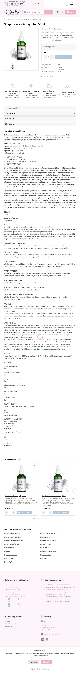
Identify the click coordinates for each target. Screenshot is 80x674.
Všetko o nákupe (13, 594)
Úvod (5, 19)
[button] (34, 518)
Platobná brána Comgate (16, 597)
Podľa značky (47, 537)
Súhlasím (46, 662)
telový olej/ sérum (12, 544)
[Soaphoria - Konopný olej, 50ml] (21, 478)
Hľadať (48, 12)
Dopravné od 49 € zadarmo (55, 594)
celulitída (45, 548)
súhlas (31, 654)
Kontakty (11, 592)
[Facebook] (43, 640)
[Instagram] (48, 640)
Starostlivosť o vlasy (13, 537)
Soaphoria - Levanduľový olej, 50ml (54, 496)
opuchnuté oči (11, 555)
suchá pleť (10, 558)
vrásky (44, 558)
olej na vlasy (46, 544)
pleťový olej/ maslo (49, 541)
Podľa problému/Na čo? (14, 541)
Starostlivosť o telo (49, 534)
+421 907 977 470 (16, 4)
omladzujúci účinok (49, 551)
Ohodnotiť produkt (59, 29)
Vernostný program (14, 589)
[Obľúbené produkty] (57, 12)
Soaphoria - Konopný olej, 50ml (15, 496)
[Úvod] (12, 12)
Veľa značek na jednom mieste (56, 589)
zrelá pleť (9, 562)
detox (8, 551)
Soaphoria (10, 548)
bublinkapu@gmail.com (51, 634)
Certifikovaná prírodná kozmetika (58, 585)
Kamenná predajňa (52, 599)
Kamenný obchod (13, 587)
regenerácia (46, 555)
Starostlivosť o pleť (15, 19)
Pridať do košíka (63, 57)
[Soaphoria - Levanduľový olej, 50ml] (58, 478)
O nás (10, 585)
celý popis (58, 40)
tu (47, 669)
